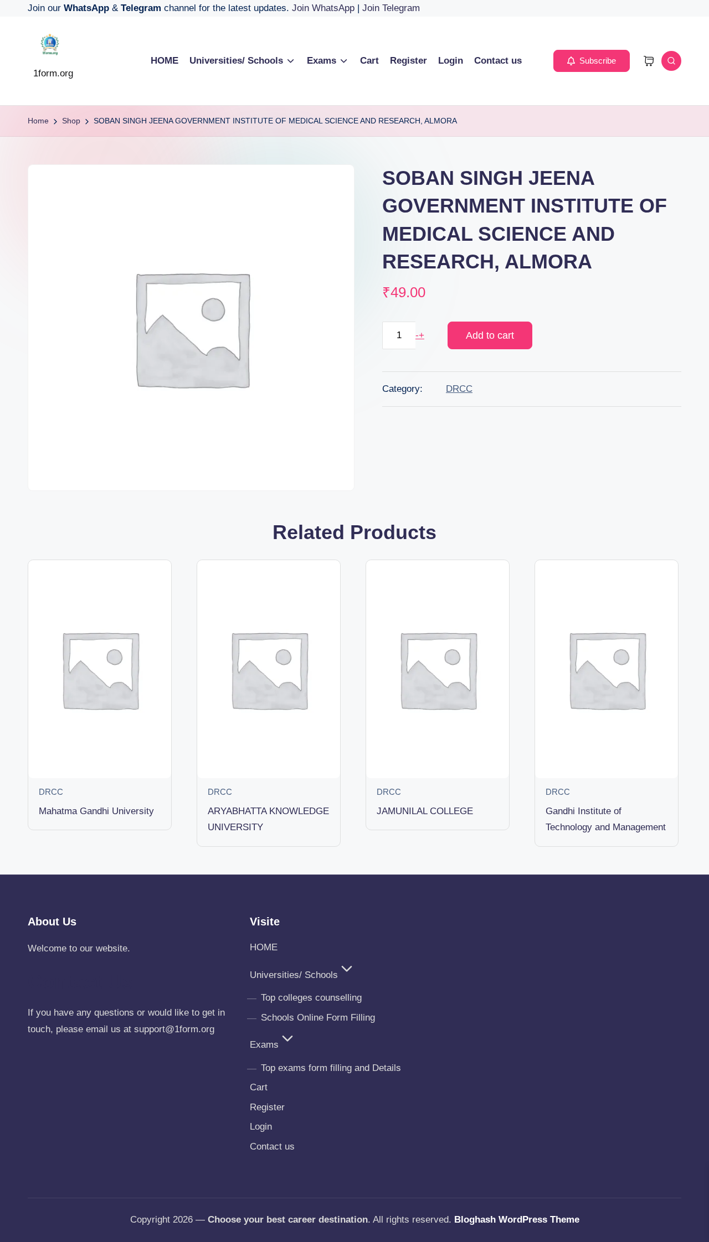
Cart (259, 1087)
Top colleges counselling (311, 997)
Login (261, 1126)
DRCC (459, 389)
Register (267, 1107)
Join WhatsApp (324, 8)
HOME (264, 947)
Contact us (272, 1146)
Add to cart (490, 335)
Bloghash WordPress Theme (516, 1219)
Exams (264, 1044)
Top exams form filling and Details (331, 1068)
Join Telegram (391, 8)
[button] (591, 61)
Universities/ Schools (294, 975)
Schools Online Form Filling (318, 1017)
